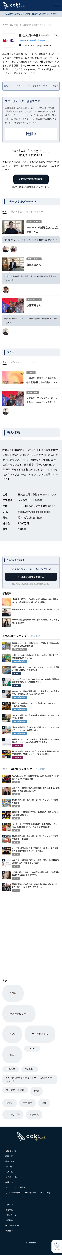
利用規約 (9, 1220)
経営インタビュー (34, 211)
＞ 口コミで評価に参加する (31, 577)
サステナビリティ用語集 (15, 1187)
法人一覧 (14, 25)
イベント (9, 1167)
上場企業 (10, 1069)
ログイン (9, 1205)
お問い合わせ (10, 1215)
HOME (5, 25)
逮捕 (44, 1103)
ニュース (32, 362)
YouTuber (29, 1069)
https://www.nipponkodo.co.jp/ (32, 40)
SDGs (13, 993)
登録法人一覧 (10, 1151)
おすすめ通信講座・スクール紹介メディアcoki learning (27, 1193)
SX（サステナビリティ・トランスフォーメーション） (29, 1079)
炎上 (12, 1054)
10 (4, 751)
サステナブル (13, 1114)
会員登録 (9, 1210)
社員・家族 (16, 211)
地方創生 (27, 1103)
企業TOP (7, 86)
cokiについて (10, 1182)
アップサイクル (40, 1034)
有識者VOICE (17, 362)
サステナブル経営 (15, 1089)
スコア (19, 86)
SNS (12, 1034)
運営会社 (9, 1231)
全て (4, 211)
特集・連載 (9, 1161)
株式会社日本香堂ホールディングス (35, 25)
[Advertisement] (31, 931)
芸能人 (9, 1103)
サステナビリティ (19, 1013)
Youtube (32, 1048)
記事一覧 (9, 1156)
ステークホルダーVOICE (38, 86)
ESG (36, 1091)
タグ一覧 (34, 1114)
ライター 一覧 (11, 1177)
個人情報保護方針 (12, 1225)
